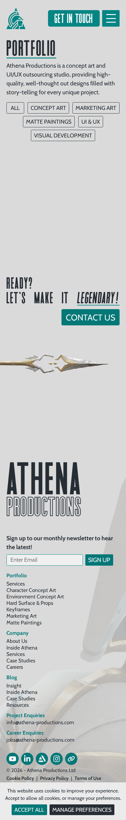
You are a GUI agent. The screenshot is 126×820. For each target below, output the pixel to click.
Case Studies (20, 660)
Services (15, 583)
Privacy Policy (54, 778)
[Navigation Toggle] (111, 18)
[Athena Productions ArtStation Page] (42, 759)
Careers (14, 667)
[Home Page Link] (15, 18)
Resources (17, 705)
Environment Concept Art (35, 596)
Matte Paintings (24, 622)
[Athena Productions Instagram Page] (56, 759)
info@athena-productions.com (40, 722)
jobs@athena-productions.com (40, 739)
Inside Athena (21, 647)
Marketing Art (21, 615)
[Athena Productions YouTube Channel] (12, 759)
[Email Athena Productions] (71, 759)
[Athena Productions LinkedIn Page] (27, 759)
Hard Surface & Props (29, 603)
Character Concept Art (31, 590)
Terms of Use (88, 778)
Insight (13, 685)
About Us (16, 641)
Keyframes (18, 609)
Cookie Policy (20, 778)
